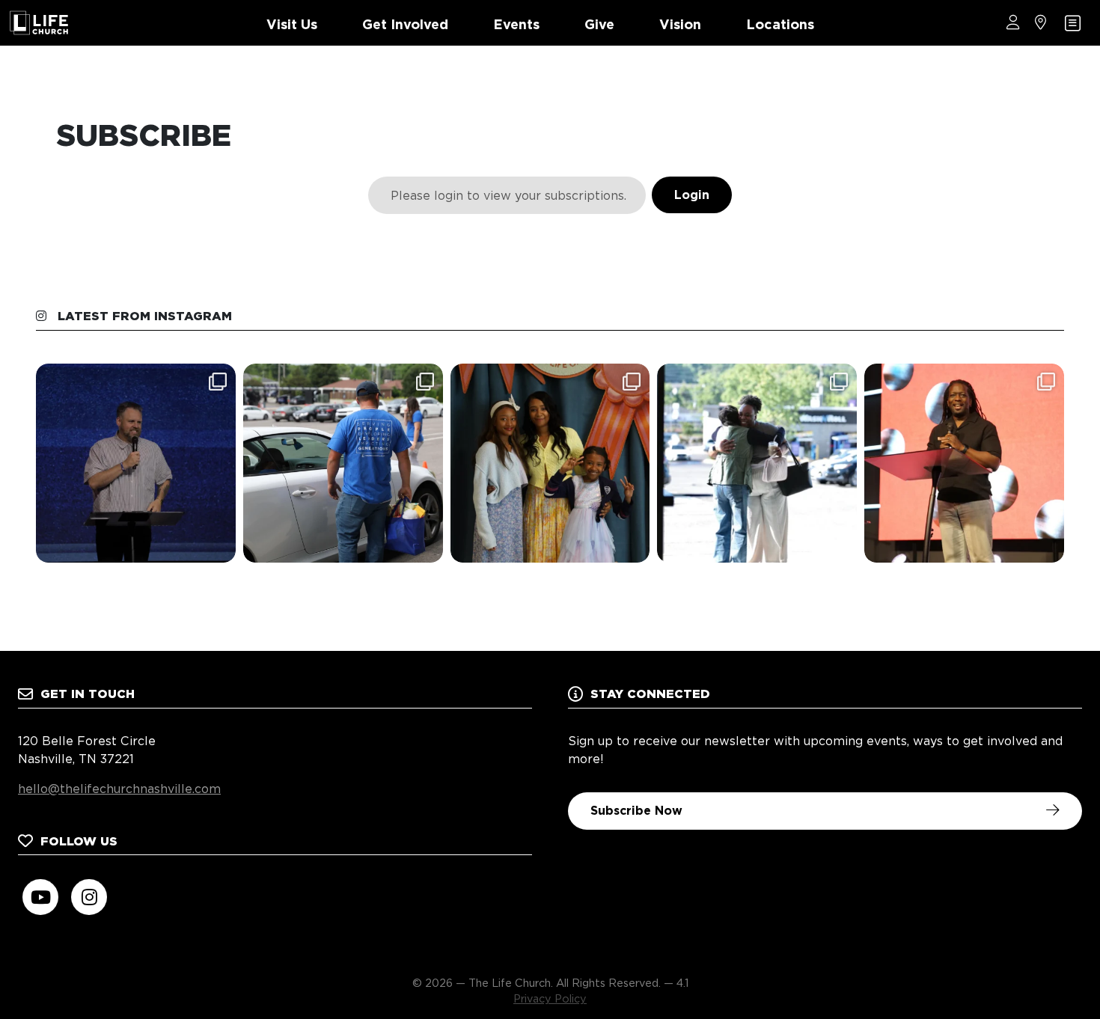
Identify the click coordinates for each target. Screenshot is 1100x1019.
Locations (780, 24)
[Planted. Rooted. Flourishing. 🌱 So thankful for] (136, 463)
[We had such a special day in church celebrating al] (550, 463)
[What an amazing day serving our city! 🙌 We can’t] (343, 463)
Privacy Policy (550, 998)
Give (599, 24)
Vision (680, 24)
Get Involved (405, 24)
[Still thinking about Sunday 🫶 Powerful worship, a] (964, 463)
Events (516, 24)
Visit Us (291, 24)
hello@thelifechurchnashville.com (119, 789)
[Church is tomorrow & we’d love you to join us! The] (757, 463)
